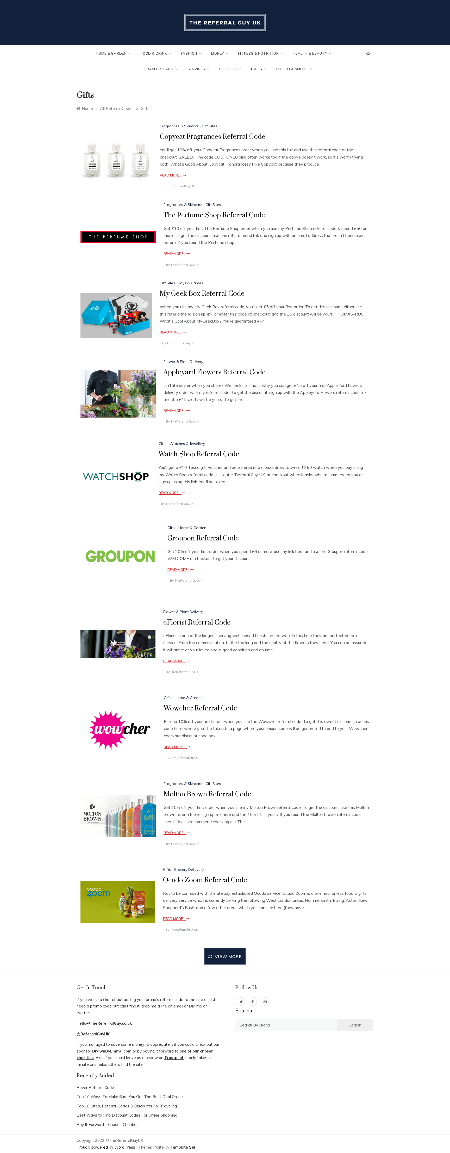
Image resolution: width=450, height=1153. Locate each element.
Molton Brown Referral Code (207, 794)
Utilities (228, 69)
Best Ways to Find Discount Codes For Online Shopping (127, 1115)
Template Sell (183, 1147)
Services (196, 69)
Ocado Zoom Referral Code (205, 880)
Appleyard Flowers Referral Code (215, 372)
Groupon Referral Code (203, 538)
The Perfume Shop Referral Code (214, 215)
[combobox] (285, 1025)
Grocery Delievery (189, 869)
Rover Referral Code (95, 1087)
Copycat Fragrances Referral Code (212, 137)
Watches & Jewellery (187, 443)
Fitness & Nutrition (258, 53)
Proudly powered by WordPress (106, 1147)
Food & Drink (154, 53)
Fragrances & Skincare (179, 126)
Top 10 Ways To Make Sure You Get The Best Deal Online (130, 1096)
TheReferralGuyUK (181, 186)
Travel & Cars (158, 69)
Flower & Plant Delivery (183, 361)
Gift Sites (209, 126)
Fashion (189, 53)
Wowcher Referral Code (200, 708)
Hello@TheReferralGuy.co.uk (104, 1023)
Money (217, 53)
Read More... (171, 175)
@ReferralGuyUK (93, 1033)
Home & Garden (111, 53)
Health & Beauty (310, 53)
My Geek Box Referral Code (202, 293)
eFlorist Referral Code (197, 622)
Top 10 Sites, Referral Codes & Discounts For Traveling (127, 1106)
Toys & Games (190, 283)
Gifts (256, 69)
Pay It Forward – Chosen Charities (108, 1124)
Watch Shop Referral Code (199, 454)
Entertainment (292, 69)
